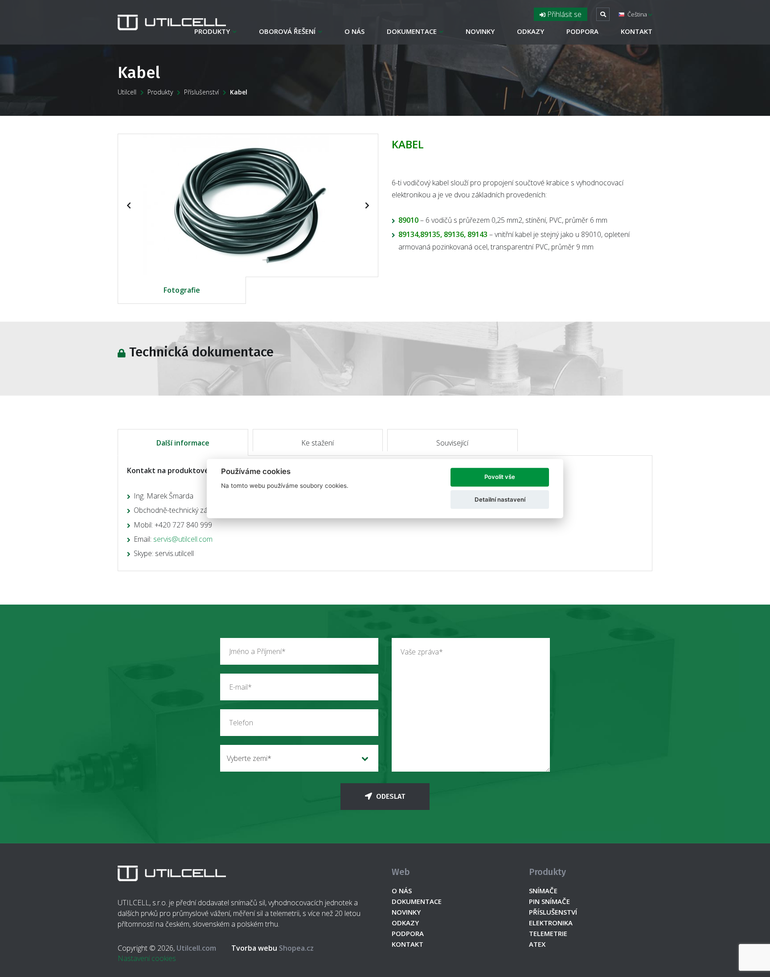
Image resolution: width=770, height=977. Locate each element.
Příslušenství (201, 92)
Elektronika (551, 922)
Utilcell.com (196, 948)
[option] (248, 204)
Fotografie (182, 290)
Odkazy (530, 31)
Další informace (182, 443)
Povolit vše (499, 477)
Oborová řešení (287, 31)
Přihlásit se (563, 14)
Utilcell (127, 92)
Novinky (480, 31)
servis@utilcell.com (183, 539)
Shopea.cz (272, 948)
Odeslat (389, 796)
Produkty (212, 31)
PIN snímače (549, 901)
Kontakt (636, 31)
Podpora (582, 31)
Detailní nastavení (500, 499)
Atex (537, 944)
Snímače (543, 890)
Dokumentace (412, 31)
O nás (354, 31)
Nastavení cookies (147, 958)
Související (452, 443)
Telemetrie (548, 933)
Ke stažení (317, 443)
